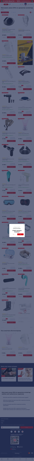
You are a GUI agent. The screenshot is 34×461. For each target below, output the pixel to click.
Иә (20, 234)
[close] (23, 225)
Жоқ (13, 234)
